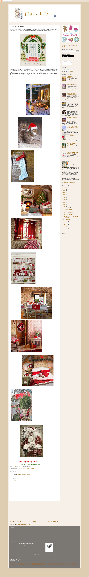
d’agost (65, 224)
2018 (64, 197)
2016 (64, 201)
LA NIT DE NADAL (68, 211)
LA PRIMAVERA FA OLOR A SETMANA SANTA (72, 153)
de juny (65, 228)
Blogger (55, 554)
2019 (64, 195)
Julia (70, 163)
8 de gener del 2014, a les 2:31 (23, 474)
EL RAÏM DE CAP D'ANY (69, 209)
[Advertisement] (34, 511)
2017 (64, 199)
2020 (64, 194)
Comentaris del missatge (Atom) (23, 524)
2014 (64, 204)
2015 (64, 202)
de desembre (67, 207)
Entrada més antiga (53, 521)
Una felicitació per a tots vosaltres (27, 468)
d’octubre (66, 221)
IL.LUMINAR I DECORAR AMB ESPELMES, (72, 118)
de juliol (66, 226)
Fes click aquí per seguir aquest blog (27, 545)
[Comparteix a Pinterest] (29, 466)
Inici (34, 521)
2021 (64, 192)
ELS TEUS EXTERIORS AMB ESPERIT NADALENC (72, 127)
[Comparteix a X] (26, 466)
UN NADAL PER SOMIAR (69, 214)
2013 (64, 206)
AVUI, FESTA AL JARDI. (72, 102)
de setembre (67, 222)
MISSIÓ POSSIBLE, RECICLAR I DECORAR (72, 94)
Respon (14, 480)
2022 (64, 190)
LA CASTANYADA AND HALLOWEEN (71, 77)
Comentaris (65, 63)
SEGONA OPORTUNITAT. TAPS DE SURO (72, 144)
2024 (64, 187)
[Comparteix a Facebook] (27, 466)
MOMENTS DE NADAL (68, 212)
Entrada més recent (15, 521)
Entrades (65, 61)
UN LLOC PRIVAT (70, 135)
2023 (64, 189)
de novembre (67, 219)
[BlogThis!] (25, 466)
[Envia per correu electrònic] (24, 466)
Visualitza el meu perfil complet (68, 182)
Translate (71, 71)
